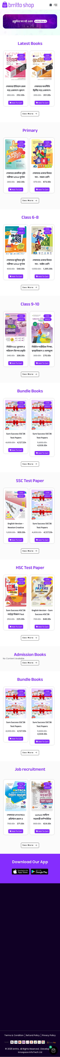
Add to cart (17, 103)
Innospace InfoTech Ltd (30, 1052)
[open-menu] (55, 4)
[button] (53, 1050)
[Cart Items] (50, 4)
